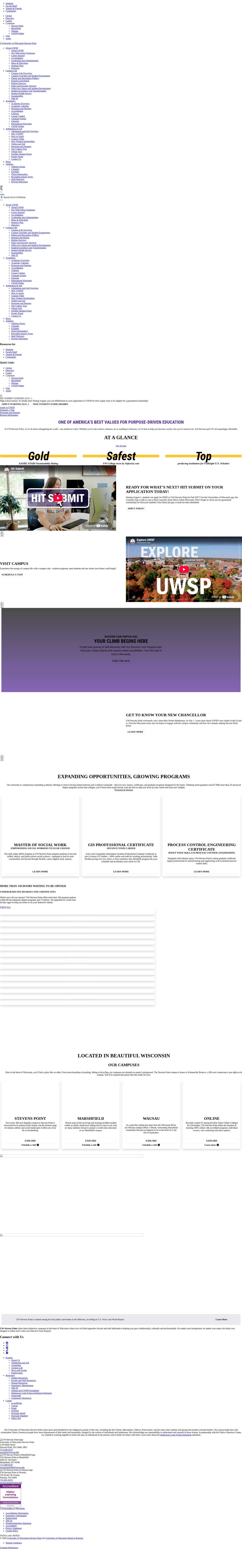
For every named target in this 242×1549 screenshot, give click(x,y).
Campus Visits (17, 139)
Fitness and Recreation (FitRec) (25, 78)
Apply (8, 38)
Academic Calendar (20, 106)
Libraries (15, 121)
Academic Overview (20, 103)
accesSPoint (16, 1403)
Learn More (135, 732)
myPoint (15, 1411)
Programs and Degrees (21, 108)
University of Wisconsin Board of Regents (64, 1538)
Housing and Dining (20, 81)
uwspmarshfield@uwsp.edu (12, 1467)
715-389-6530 (6, 1465)
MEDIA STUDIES (77, 941)
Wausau (14, 31)
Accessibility (11, 1526)
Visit (8, 36)
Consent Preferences (9, 1547)
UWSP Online (17, 33)
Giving (9, 16)
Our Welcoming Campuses (23, 53)
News (8, 161)
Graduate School (18, 119)
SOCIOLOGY (77, 929)
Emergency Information (16, 1515)
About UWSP (12, 48)
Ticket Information (19, 174)
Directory (10, 18)
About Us (15, 1360)
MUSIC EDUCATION (77, 947)
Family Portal (17, 156)
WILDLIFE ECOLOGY (77, 959)
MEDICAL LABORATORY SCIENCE (77, 996)
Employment (17, 1373)
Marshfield (16, 28)
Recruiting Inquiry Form (22, 177)
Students (9, 3)
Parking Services (18, 83)
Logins (9, 21)
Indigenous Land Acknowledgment (175, 1435)
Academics (10, 101)
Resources (10, 1375)
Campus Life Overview (21, 73)
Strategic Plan (17, 66)
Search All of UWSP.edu (14, 197)
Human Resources (19, 1383)
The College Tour (19, 149)
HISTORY (77, 923)
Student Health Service (21, 93)
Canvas (14, 1406)
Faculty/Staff (11, 6)
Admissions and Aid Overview (25, 131)
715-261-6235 (6, 1480)
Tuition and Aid (18, 144)
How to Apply (17, 136)
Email (13, 1408)
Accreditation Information (17, 1513)
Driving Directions (19, 182)
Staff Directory (17, 179)
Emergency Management (22, 1385)
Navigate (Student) (19, 1416)
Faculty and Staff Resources (23, 1380)
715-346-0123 (6, 1450)
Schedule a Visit (12, 574)
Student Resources (19, 1378)
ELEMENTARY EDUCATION (77, 1002)
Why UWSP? (17, 134)
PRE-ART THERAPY (77, 935)
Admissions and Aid (20, 1363)
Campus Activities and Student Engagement (30, 76)
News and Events (19, 1370)
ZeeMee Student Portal (21, 154)
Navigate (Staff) (18, 1413)
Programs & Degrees (124, 790)
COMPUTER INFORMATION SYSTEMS (77, 917)
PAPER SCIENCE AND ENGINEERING (77, 978)
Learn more (210, 1145)
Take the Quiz (121, 661)
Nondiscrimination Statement (18, 1523)
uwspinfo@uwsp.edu (9, 1452)
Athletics (9, 164)
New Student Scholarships (23, 141)
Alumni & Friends (14, 8)
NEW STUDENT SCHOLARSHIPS (50, 404)
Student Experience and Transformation (28, 91)
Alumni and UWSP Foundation (25, 1390)
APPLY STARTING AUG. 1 (15, 404)
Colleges (15, 113)
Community (11, 11)
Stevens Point (17, 26)
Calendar (15, 169)
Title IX (14, 98)
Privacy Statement (14, 1528)
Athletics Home (18, 167)
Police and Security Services (23, 86)
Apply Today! (136, 508)
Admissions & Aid (14, 129)
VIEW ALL (5, 907)
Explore (30, 1141)
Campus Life (11, 71)
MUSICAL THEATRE (77, 953)
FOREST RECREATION (77, 965)
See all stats (121, 446)
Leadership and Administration (24, 60)
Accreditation (17, 58)
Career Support (18, 55)
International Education (21, 124)
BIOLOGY (77, 911)
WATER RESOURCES (77, 972)
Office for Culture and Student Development (31, 88)
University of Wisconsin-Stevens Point (24, 1538)
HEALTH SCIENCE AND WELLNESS (77, 990)
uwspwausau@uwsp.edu (11, 1482)
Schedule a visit (28, 1145)
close (2, 194)
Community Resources (21, 1398)
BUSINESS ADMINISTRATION (77, 984)
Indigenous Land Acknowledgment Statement (31, 1393)
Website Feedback (14, 1543)
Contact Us (16, 159)
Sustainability (17, 96)
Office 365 (16, 1418)
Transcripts (16, 1395)
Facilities (15, 172)
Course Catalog (18, 116)
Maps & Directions (19, 63)
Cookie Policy (12, 1531)
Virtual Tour (16, 151)
